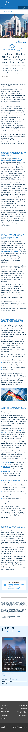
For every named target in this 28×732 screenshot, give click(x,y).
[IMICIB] (4, 727)
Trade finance (7, 462)
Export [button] (6, 668)
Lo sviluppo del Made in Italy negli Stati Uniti (14, 659)
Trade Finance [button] (12, 668)
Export (3, 49)
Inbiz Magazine (8, 11)
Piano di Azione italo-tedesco (9, 251)
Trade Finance (10, 49)
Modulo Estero (7, 471)
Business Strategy (12, 588)
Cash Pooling (6, 467)
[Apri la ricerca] (15, 8)
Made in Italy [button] (20, 668)
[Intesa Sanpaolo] (18, 727)
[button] (4, 49)
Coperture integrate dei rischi (11, 480)
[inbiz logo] (6, 3)
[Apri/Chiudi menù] (2, 8)
